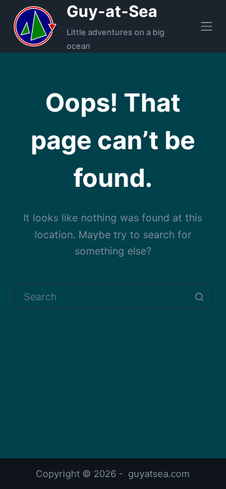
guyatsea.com (159, 474)
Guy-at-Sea (112, 11)
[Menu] (206, 26)
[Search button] (199, 296)
